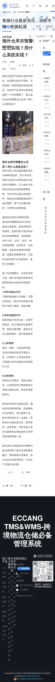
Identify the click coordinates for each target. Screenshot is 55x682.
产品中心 (34, 23)
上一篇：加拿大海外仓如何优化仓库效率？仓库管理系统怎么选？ (8, 485)
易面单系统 (4, 616)
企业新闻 (14, 618)
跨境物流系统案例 (9, 644)
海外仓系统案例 (9, 610)
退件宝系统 (4, 587)
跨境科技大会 (12, 610)
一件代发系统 (4, 572)
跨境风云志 (9, 582)
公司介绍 (14, 580)
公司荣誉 (14, 599)
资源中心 (47, 23)
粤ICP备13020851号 (31, 676)
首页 (27, 11)
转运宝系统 (4, 601)
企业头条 (7, 36)
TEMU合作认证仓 (5, 633)
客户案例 (40, 23)
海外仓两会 (12, 585)
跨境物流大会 (12, 638)
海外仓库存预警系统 (46, 208)
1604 (27, 472)
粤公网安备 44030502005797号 (30, 678)
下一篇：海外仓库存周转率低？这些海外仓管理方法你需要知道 (27, 485)
